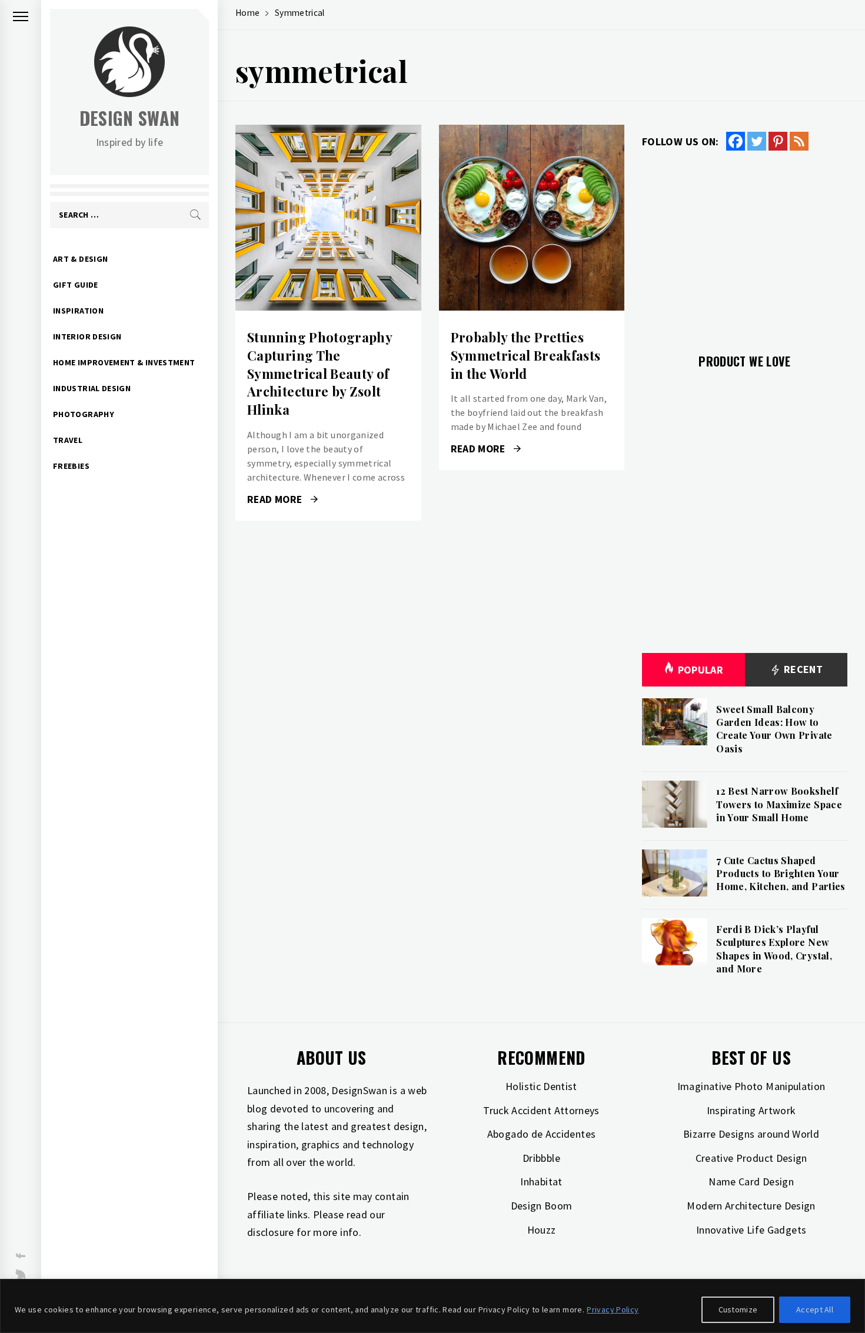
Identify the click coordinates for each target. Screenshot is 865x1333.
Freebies (71, 466)
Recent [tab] (802, 669)
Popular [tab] (701, 670)
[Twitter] (756, 141)
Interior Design (87, 336)
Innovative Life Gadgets (751, 1230)
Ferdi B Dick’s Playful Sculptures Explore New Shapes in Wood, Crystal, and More (774, 949)
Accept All (814, 1309)
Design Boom (542, 1205)
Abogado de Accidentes (541, 1134)
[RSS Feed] (799, 141)
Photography (83, 414)
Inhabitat (541, 1181)
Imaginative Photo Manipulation (751, 1086)
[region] (432, 1306)
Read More (328, 217)
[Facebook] (735, 141)
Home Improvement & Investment (124, 362)
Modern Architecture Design (751, 1205)
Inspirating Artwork (751, 1110)
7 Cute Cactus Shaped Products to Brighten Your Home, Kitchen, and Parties (780, 873)
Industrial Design (92, 388)
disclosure (270, 1232)
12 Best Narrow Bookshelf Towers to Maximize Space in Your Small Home (779, 804)
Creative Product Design (751, 1158)
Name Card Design (751, 1181)
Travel (67, 440)
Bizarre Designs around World (751, 1134)
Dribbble (541, 1158)
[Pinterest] (777, 141)
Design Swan (129, 118)
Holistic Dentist (541, 1086)
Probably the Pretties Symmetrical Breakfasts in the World (526, 355)
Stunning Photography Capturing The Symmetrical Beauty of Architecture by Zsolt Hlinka (319, 373)
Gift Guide (75, 284)
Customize (738, 1309)
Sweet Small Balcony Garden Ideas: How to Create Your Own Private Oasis (774, 729)
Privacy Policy (612, 1309)
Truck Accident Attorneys (541, 1110)
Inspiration (78, 310)
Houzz (541, 1230)
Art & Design (80, 259)
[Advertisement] (744, 245)
